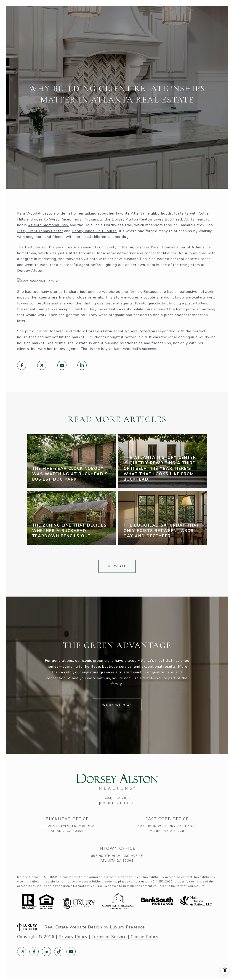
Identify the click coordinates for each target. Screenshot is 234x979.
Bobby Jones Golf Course (94, 231)
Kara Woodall (29, 213)
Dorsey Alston (30, 270)
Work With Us (117, 705)
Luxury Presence (127, 927)
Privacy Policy (73, 936)
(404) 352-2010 (117, 798)
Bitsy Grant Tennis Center (40, 231)
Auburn (191, 253)
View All (117, 566)
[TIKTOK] (58, 951)
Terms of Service (109, 936)
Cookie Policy (144, 936)
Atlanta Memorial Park (48, 225)
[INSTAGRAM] (21, 951)
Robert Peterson (140, 331)
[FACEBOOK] (34, 951)
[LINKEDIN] (46, 951)
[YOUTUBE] (71, 951)
